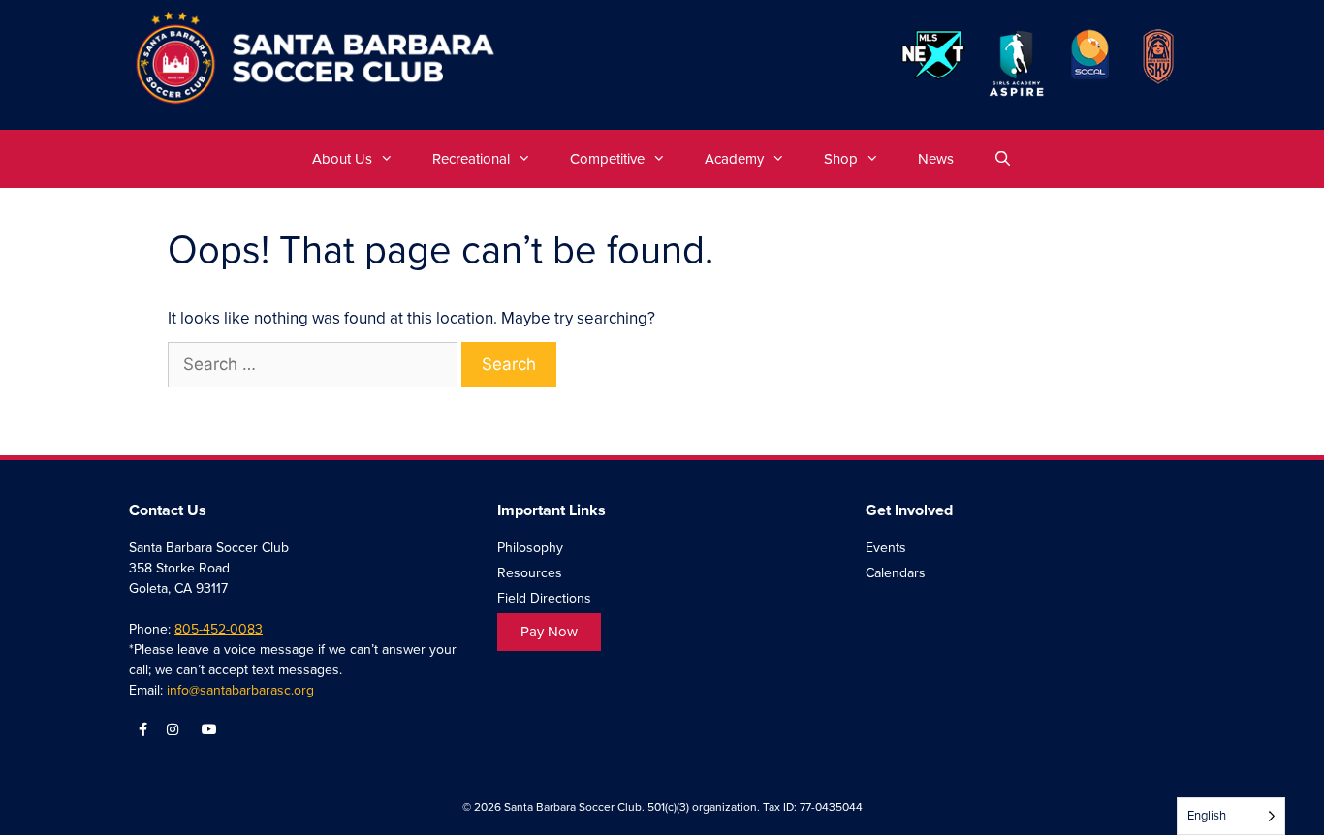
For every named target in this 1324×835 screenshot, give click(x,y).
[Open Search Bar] (1001, 159)
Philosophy (530, 548)
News (936, 159)
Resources (529, 573)
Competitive (607, 159)
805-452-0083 (218, 629)
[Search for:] (314, 365)
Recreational (471, 159)
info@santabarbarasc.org (240, 690)
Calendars (896, 573)
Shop (841, 159)
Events (886, 548)
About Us (342, 159)
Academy (734, 159)
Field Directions (544, 598)
